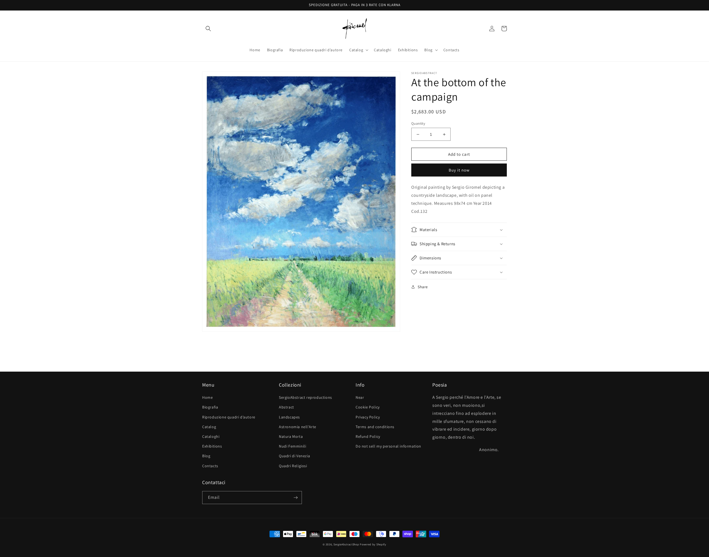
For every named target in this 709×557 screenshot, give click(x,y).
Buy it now (459, 170)
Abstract (286, 407)
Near (360, 397)
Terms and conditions (375, 426)
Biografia (210, 407)
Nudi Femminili (292, 446)
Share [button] (423, 286)
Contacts (210, 465)
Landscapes (289, 417)
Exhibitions (212, 446)
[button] (208, 28)
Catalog (209, 426)
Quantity (418, 123)
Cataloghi (210, 436)
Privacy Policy (368, 417)
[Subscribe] (295, 497)
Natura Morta (291, 436)
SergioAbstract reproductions (305, 397)
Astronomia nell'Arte (297, 426)
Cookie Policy (368, 407)
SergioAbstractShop (346, 544)
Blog (206, 455)
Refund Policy (368, 436)
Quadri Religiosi (293, 465)
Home (207, 397)
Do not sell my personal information (388, 446)
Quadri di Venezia (294, 455)
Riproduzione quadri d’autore (228, 417)
